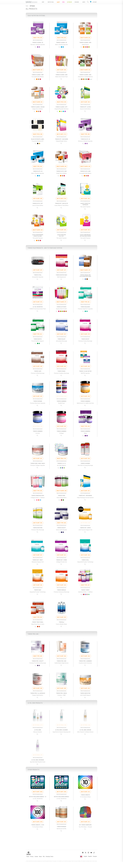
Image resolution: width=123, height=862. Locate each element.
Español (90, 856)
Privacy (32, 856)
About (40, 856)
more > (91, 79)
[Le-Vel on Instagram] (88, 852)
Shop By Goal (51, 2)
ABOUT (83, 2)
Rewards (77, 2)
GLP (58, 2)
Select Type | (37, 37)
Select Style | (61, 102)
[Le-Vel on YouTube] (91, 852)
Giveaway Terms (49, 856)
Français (95, 856)
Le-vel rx (69, 2)
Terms (27, 856)
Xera (63, 2)
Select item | (61, 458)
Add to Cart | (61, 69)
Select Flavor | (85, 37)
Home (27, 6)
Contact (36, 856)
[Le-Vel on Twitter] (86, 852)
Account (95, 2)
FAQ (44, 856)
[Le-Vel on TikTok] (94, 852)
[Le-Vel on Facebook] (83, 852)
